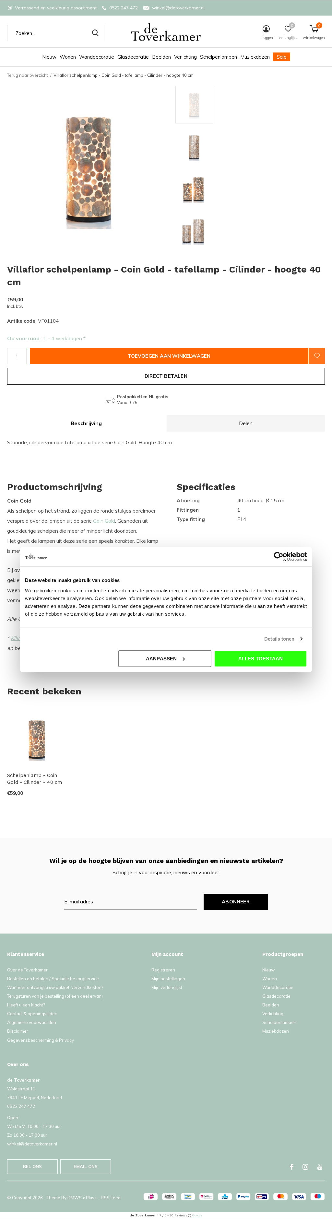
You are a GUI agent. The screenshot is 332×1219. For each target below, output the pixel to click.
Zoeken (95, 33)
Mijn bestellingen (168, 978)
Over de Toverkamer (27, 969)
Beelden (161, 57)
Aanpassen (161, 658)
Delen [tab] (246, 423)
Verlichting (185, 57)
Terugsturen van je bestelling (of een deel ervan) (55, 996)
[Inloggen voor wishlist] (317, 356)
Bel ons (32, 1166)
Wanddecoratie (96, 57)
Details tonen (279, 639)
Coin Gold (104, 520)
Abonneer (236, 902)
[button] (221, 104)
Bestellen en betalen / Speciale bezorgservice (53, 978)
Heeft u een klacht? (26, 1004)
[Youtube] (319, 1167)
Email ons (86, 1166)
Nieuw (49, 57)
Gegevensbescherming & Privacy (40, 1040)
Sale (282, 57)
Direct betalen (166, 376)
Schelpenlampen (218, 57)
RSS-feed (111, 1197)
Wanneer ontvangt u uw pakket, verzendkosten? (55, 987)
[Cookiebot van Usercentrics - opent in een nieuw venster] (278, 557)
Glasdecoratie (133, 57)
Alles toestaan (260, 658)
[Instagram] (305, 1167)
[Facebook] (291, 1167)
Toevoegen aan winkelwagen (169, 356)
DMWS (74, 1197)
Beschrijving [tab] (86, 423)
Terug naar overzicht (27, 75)
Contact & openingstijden (32, 1013)
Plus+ (91, 1197)
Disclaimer (17, 1031)
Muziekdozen (255, 57)
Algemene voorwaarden (31, 1022)
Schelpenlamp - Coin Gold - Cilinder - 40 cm (34, 778)
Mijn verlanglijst (166, 987)
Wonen (68, 57)
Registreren (163, 969)
